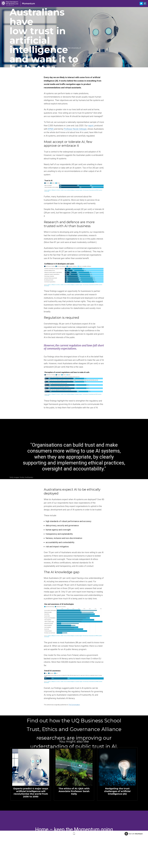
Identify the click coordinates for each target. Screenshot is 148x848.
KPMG (51, 129)
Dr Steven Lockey (60, 48)
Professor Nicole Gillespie (26, 48)
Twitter (141, 3)
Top (74, 834)
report (90, 125)
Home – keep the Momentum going (74, 829)
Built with (135, 834)
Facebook (144, 3)
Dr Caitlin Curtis (43, 48)
